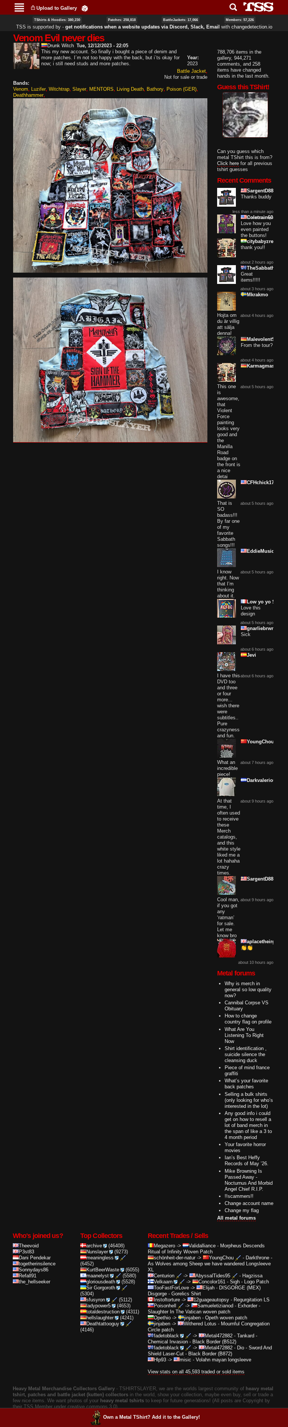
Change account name (249, 1203)
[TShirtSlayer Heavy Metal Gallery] (255, 7)
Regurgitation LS (252, 1299)
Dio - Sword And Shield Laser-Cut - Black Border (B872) (210, 1350)
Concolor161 (211, 1281)
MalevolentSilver (266, 339)
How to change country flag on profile (248, 1019)
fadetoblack (166, 1335)
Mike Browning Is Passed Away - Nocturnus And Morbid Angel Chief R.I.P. (249, 1180)
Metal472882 (218, 1335)
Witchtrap (59, 89)
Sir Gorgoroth (100, 1287)
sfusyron (95, 1299)
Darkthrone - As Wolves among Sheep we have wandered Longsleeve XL (210, 1263)
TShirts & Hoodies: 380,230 (57, 20)
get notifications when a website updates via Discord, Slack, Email (142, 27)
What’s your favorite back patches (246, 1083)
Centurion (164, 1275)
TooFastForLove (171, 1287)
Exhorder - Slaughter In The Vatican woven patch (204, 1308)
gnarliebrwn (260, 628)
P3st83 (26, 1251)
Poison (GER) (181, 89)
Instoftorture (167, 1299)
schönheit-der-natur (174, 1257)
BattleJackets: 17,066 (180, 20)
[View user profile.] (26, 66)
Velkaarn (163, 1281)
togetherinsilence (37, 1263)
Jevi (251, 655)
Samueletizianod (215, 1305)
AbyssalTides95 (212, 1275)
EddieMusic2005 (266, 551)
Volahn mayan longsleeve (223, 1359)
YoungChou (260, 741)
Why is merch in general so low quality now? (248, 989)
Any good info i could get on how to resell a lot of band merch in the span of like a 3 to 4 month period (248, 1125)
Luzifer (38, 89)
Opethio (162, 1317)
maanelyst (97, 1275)
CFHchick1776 (263, 482)
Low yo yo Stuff (265, 602)
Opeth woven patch (226, 1317)
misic (185, 1359)
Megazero (164, 1245)
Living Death (130, 89)
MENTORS (101, 89)
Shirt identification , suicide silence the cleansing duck (246, 1054)
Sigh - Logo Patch (249, 1281)
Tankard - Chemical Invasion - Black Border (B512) (202, 1338)
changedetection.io (251, 27)
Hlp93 (160, 1359)
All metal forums (236, 1218)
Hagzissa (252, 1275)
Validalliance (202, 1245)
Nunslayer (97, 1251)
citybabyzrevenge (267, 241)
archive (94, 1245)
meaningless (100, 1257)
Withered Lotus (200, 1323)
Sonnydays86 (33, 1269)
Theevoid (29, 1245)
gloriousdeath (100, 1281)
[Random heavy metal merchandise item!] (85, 8)
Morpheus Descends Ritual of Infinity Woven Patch (206, 1248)
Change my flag (242, 1210)
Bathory (155, 89)
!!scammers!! (239, 1196)
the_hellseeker (34, 1281)
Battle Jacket (191, 71)
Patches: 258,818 (122, 20)
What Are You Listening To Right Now (244, 1035)
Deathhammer (28, 95)
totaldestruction (103, 1311)
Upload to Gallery (56, 8)
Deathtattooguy (102, 1323)
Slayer (79, 89)
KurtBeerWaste (102, 1269)
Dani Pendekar (35, 1257)
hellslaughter (100, 1317)
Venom (20, 89)
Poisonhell (165, 1305)
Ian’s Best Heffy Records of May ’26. (246, 1160)
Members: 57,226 (240, 20)
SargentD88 (260, 191)
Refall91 (27, 1275)
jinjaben (192, 1317)
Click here (228, 163)
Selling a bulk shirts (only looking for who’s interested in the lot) (249, 1100)
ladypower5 (98, 1305)
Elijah (208, 1287)
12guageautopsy (211, 1299)
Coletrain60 (260, 217)
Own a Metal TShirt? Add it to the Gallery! (151, 1417)
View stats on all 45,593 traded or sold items (196, 1371)
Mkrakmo (257, 294)
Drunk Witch (60, 45)
